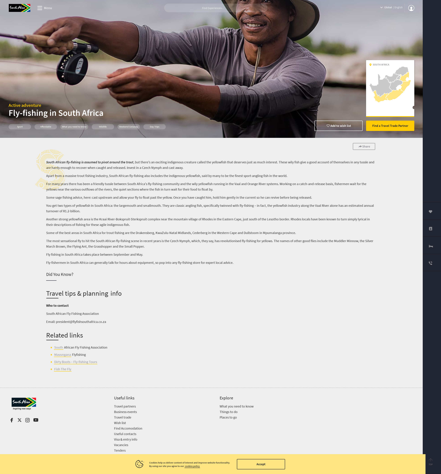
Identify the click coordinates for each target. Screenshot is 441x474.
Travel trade (122, 417)
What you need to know (237, 406)
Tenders (120, 450)
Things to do (229, 412)
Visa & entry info (125, 439)
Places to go (228, 417)
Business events (125, 412)
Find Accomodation (128, 428)
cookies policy (192, 466)
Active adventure (25, 105)
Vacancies (121, 445)
